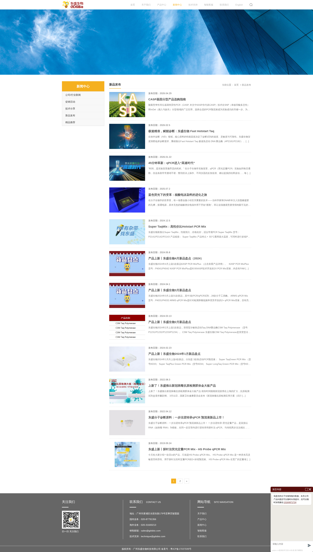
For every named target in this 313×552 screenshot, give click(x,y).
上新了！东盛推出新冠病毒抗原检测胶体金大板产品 (182, 385)
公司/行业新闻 (73, 94)
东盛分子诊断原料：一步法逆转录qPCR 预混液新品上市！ (186, 417)
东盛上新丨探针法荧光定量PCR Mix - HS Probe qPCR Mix (187, 449)
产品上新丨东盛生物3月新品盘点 (169, 290)
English (239, 4)
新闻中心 (177, 4)
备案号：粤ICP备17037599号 (176, 549)
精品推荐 (70, 122)
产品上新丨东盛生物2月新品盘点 (169, 322)
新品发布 (70, 115)
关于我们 (146, 4)
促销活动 (70, 101)
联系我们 (224, 4)
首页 (132, 4)
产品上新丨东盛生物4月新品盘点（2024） (175, 258)
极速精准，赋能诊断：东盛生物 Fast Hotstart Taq (181, 131)
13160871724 (290, 502)
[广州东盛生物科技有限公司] (73, 4)
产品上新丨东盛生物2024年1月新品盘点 (174, 353)
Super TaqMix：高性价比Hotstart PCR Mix (177, 226)
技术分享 (70, 108)
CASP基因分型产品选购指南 (167, 99)
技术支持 (193, 4)
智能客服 (208, 4)
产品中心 (161, 4)
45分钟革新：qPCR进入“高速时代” (171, 163)
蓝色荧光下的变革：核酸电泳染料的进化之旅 (177, 194)
